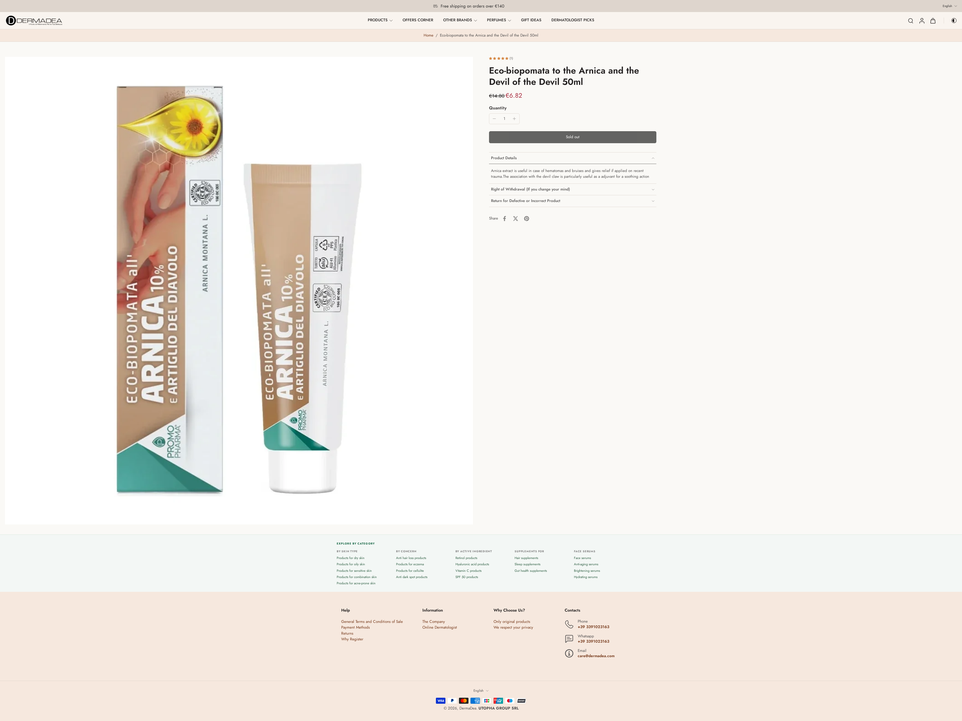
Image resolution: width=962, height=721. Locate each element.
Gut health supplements (531, 570)
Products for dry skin (351, 558)
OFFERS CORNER (418, 20)
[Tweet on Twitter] (515, 218)
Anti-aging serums (586, 564)
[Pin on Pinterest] (526, 218)
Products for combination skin (357, 577)
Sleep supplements (527, 564)
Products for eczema (410, 564)
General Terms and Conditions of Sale (372, 622)
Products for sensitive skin (354, 570)
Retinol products (466, 558)
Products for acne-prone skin (356, 583)
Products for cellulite (410, 570)
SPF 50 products (466, 577)
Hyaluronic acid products (472, 564)
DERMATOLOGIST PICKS (572, 20)
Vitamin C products (468, 570)
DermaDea (467, 708)
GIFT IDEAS (531, 20)
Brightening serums (587, 570)
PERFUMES (496, 20)
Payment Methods (355, 627)
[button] (572, 137)
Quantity (498, 108)
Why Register (352, 639)
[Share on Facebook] (504, 218)
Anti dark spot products (411, 577)
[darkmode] (950, 21)
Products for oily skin (351, 564)
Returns (347, 633)
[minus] (494, 119)
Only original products (512, 622)
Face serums (582, 558)
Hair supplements (526, 558)
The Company (433, 622)
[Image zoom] (239, 290)
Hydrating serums (585, 577)
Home (428, 35)
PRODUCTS (378, 20)
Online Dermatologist (439, 627)
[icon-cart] (932, 20)
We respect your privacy (513, 627)
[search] (910, 21)
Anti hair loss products (411, 558)
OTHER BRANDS (457, 20)
